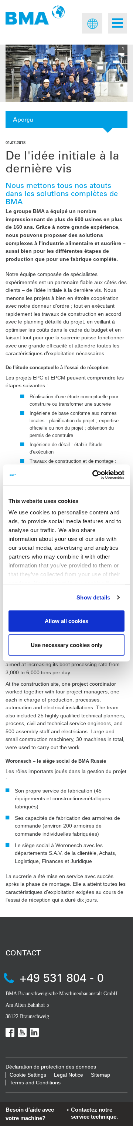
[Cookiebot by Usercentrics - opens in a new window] (94, 475)
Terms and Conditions (35, 1082)
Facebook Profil (10, 1032)
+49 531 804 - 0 (62, 977)
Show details (93, 597)
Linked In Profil (34, 1032)
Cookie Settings (28, 1075)
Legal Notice (68, 1075)
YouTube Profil (22, 1032)
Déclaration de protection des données (51, 1067)
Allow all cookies (66, 621)
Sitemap (100, 1075)
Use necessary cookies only (66, 645)
